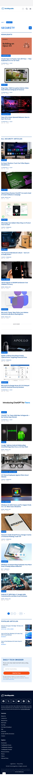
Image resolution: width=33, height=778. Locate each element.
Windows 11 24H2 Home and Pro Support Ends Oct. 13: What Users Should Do (16, 505)
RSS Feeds (3, 722)
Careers (3, 736)
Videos (3, 756)
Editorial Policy (4, 758)
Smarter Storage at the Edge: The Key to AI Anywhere (12, 626)
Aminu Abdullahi (6, 197)
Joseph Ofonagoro (6, 227)
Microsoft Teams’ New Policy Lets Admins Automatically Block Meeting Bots (14, 313)
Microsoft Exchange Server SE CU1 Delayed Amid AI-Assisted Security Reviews (15, 386)
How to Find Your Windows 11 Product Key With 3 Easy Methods (11, 634)
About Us (3, 716)
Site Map (3, 725)
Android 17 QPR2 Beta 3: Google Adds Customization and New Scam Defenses (14, 595)
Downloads (4, 743)
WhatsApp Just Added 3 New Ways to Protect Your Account (16, 223)
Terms (4, 679)
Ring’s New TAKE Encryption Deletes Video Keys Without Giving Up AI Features (15, 89)
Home (2, 22)
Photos (3, 754)
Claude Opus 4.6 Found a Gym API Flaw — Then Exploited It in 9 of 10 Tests (16, 59)
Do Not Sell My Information (7, 733)
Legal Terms (13, 763)
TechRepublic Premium (6, 749)
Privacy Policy (11, 679)
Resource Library (5, 751)
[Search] (26, 8)
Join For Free (16, 673)
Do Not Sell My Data (25, 709)
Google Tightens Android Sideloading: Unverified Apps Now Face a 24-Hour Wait (14, 446)
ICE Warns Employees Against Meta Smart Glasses (15, 476)
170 (21, 613)
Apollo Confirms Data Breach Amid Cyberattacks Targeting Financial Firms (14, 356)
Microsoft (3, 636)
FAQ (2, 729)
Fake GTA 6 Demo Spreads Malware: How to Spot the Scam (15, 118)
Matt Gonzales (5, 569)
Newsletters (4, 720)
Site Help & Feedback (6, 727)
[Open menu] (30, 8)
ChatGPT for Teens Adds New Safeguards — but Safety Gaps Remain (15, 416)
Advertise (3, 731)
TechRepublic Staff (7, 63)
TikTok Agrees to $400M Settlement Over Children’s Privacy (14, 283)
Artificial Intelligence (7, 629)
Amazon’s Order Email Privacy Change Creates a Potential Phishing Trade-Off (16, 535)
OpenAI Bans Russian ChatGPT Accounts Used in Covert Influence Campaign (16, 194)
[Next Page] (24, 613)
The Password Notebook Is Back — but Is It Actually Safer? (15, 253)
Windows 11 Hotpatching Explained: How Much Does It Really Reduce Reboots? (16, 565)
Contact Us (4, 718)
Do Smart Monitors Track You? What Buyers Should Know (15, 164)
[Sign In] (23, 8)
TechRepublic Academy (6, 747)
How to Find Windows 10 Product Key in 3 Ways (11, 642)
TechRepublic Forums (6, 745)
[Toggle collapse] (4, 773)
